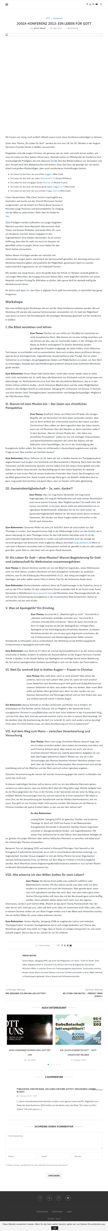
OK (54, 1228)
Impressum (57, 1211)
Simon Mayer (40, 28)
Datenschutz (42, 1211)
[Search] (101, 4)
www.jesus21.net (42, 593)
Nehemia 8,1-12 (47, 178)
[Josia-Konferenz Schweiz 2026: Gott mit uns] (30, 1029)
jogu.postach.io (82, 542)
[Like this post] (59, 945)
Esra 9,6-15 (48, 182)
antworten (97, 1090)
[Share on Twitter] (65, 945)
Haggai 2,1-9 (58, 187)
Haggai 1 (48, 174)
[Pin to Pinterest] (67, 945)
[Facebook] (87, 4)
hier (7, 216)
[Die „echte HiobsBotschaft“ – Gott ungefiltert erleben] (78, 1029)
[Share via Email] (71, 945)
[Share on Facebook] (62, 945)
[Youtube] (97, 4)
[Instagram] (93, 4)
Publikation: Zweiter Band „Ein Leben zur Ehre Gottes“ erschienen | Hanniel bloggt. (57, 1090)
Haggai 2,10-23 (53, 191)
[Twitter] (90, 4)
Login (69, 1211)
